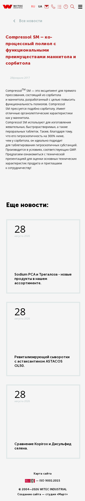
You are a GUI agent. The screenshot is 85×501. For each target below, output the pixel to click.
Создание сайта (29, 494)
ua (40, 6)
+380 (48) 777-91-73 (53, 7)
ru (33, 6)
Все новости (30, 21)
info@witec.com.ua (47, 7)
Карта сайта (43, 473)
